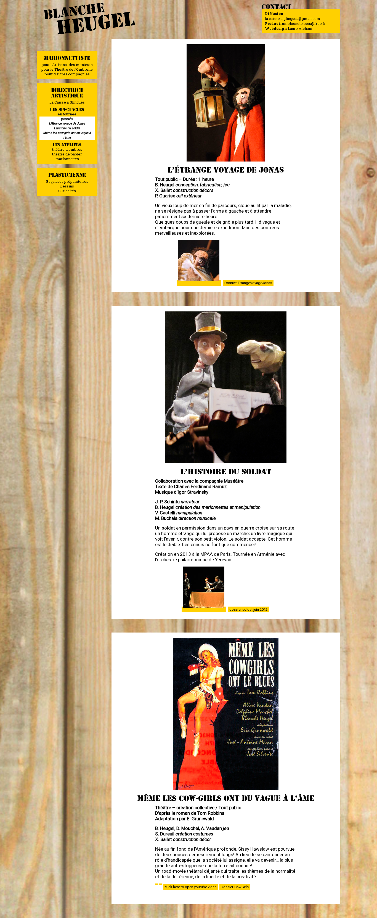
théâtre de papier (67, 154)
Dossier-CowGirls (235, 887)
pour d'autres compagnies (67, 74)
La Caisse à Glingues (67, 102)
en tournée (67, 114)
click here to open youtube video (191, 887)
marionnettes (67, 158)
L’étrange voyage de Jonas (67, 123)
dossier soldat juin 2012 (248, 609)
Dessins (67, 186)
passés (67, 118)
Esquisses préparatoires (67, 181)
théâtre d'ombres (67, 149)
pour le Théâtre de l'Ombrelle (67, 69)
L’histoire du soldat (67, 128)
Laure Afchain (300, 28)
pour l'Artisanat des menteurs (67, 64)
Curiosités (67, 190)
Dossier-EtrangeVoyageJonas (248, 283)
